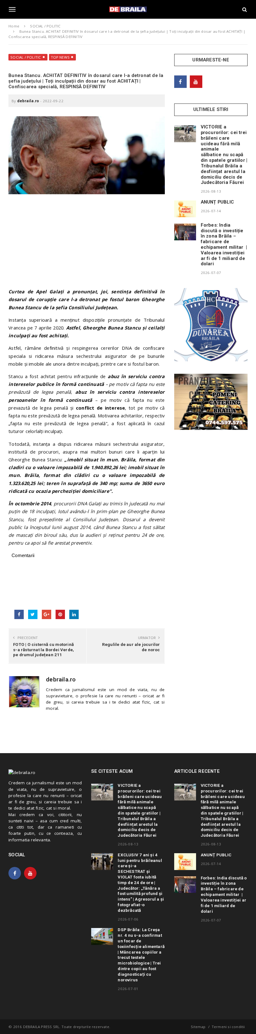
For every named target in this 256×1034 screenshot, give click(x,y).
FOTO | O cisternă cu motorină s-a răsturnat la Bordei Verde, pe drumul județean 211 (43, 649)
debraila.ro (28, 101)
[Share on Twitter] (32, 614)
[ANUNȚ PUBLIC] (185, 208)
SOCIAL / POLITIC (25, 57)
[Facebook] (180, 81)
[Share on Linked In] (74, 614)
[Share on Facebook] (19, 614)
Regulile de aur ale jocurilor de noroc (131, 647)
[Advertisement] (86, 244)
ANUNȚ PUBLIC (217, 202)
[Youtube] (196, 81)
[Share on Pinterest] (60, 614)
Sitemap (198, 1026)
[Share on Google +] (46, 614)
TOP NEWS (60, 57)
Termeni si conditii (228, 1026)
